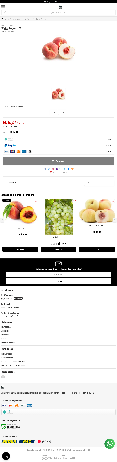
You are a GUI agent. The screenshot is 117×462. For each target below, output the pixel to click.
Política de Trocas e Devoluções (13, 365)
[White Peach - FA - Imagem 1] (58, 94)
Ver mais (20, 249)
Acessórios (5, 330)
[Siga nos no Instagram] (3, 376)
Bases (3, 338)
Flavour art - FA (7, 25)
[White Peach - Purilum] (97, 225)
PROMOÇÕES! (6, 327)
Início (7, 19)
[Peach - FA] (20, 225)
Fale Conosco (6, 353)
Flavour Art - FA (40, 19)
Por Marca (27, 19)
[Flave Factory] (60, 7)
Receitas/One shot (8, 342)
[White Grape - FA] (58, 225)
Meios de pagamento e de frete (13, 361)
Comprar (61, 161)
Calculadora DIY (7, 357)
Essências (16, 19)
